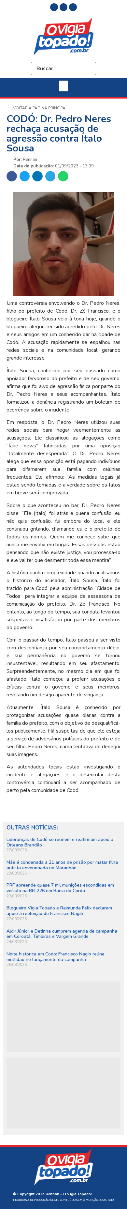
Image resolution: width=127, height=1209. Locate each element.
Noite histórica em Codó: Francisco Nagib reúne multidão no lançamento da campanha (56, 957)
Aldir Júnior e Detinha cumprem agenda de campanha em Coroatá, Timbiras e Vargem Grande (62, 934)
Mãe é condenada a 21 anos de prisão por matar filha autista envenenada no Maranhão (62, 865)
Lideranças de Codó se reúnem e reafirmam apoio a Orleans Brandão (60, 842)
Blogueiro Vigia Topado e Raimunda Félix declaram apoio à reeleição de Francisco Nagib (59, 911)
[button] (63, 86)
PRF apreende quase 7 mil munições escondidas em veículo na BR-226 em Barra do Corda (60, 888)
